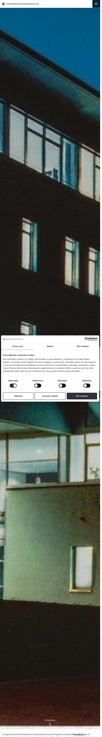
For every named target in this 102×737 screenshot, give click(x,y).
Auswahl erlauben (50, 396)
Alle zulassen (82, 396)
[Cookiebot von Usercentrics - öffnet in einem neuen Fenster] (86, 339)
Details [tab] (50, 346)
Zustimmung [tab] (17, 346)
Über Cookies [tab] (83, 346)
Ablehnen (18, 396)
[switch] (37, 386)
